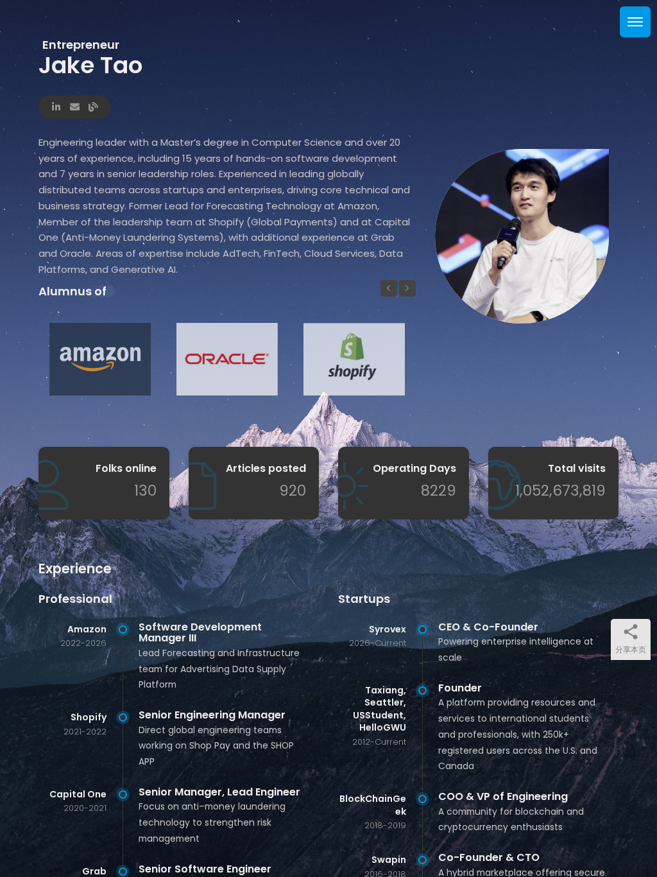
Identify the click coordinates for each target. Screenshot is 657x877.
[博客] (93, 106)
